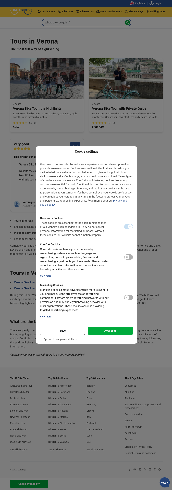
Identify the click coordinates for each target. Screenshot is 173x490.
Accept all (110, 330)
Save (63, 330)
